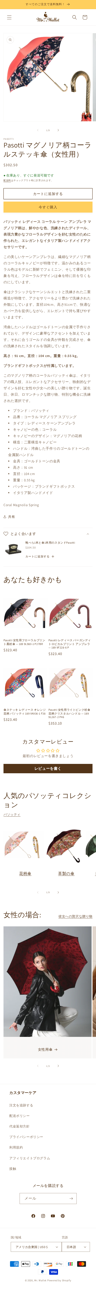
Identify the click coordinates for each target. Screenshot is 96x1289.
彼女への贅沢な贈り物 (75, 916)
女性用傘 (45, 1049)
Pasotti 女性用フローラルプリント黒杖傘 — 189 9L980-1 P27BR (24, 642)
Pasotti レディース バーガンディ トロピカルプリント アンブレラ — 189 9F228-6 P (69, 643)
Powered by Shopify (59, 1280)
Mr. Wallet (40, 1280)
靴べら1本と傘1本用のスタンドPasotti (50, 542)
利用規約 (16, 1147)
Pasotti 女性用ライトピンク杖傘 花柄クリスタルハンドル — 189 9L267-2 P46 (69, 713)
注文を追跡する (21, 1105)
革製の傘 (66, 873)
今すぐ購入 (48, 207)
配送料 (7, 180)
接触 (12, 1169)
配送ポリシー (19, 1116)
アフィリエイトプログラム (29, 1158)
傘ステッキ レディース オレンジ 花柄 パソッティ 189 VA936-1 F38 (24, 711)
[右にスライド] (58, 130)
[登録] (71, 1198)
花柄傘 (25, 873)
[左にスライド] (38, 130)
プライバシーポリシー (26, 1137)
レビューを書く (48, 768)
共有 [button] (11, 517)
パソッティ (12, 814)
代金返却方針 (19, 1126)
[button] (9, 17)
